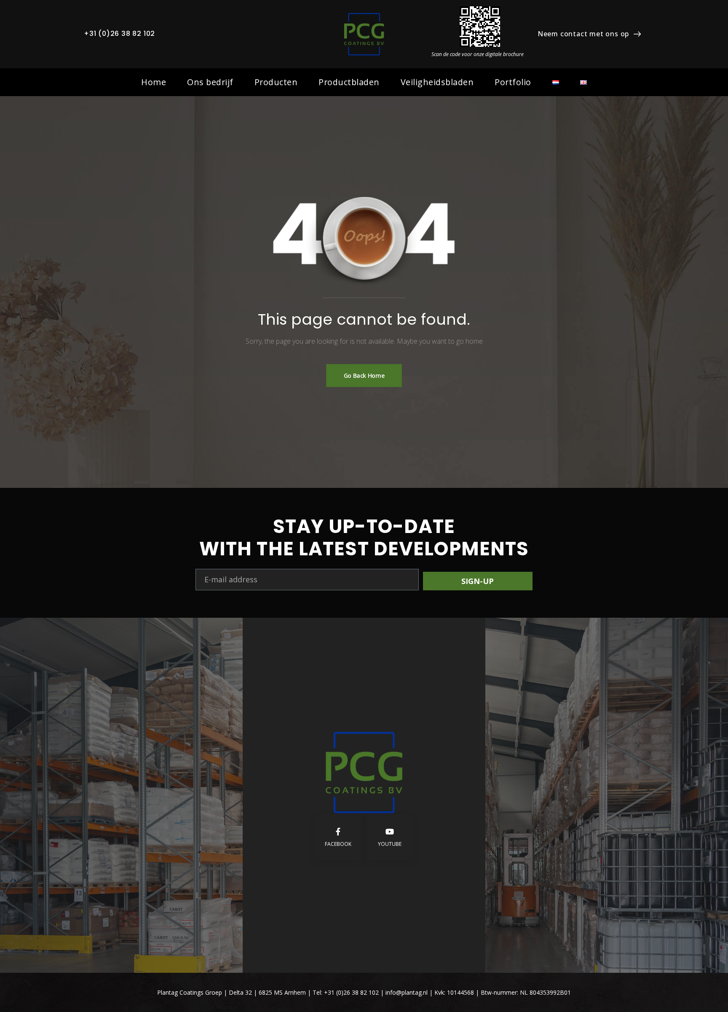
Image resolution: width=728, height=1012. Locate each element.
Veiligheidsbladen (437, 82)
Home (153, 82)
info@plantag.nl (407, 992)
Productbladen (349, 82)
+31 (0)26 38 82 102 (119, 33)
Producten (276, 82)
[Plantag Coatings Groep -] (364, 34)
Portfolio (513, 82)
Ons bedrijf (210, 82)
